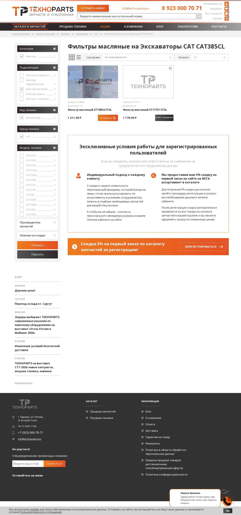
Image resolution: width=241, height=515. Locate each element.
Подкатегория (29, 67)
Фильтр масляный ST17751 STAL (145, 109)
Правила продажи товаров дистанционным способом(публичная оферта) (164, 464)
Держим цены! (25, 290)
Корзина (221, 18)
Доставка (151, 431)
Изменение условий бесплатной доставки (37, 348)
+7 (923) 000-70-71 (30, 432)
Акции (105, 26)
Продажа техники (72, 26)
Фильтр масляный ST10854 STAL (90, 109)
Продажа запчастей (103, 411)
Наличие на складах (32, 235)
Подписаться (54, 463)
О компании (133, 26)
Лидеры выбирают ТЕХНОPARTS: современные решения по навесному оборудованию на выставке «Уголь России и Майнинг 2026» (37, 325)
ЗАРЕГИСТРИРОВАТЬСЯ (200, 246)
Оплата (150, 424)
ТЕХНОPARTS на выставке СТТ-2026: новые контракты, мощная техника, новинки (34, 367)
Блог (160, 26)
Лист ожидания (217, 13)
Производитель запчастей (30, 224)
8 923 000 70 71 (182, 8)
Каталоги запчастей (29, 26)
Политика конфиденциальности (166, 474)
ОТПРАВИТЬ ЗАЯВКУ (93, 8)
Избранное (219, 8)
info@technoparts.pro (135, 8)
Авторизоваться (213, 3)
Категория (26, 49)
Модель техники (30, 148)
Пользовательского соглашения (40, 512)
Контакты (219, 26)
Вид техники (28, 110)
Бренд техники (29, 129)
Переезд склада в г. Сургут (33, 304)
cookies (34, 509)
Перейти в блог (23, 382)
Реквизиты (152, 443)
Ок (228, 511)
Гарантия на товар (157, 437)
